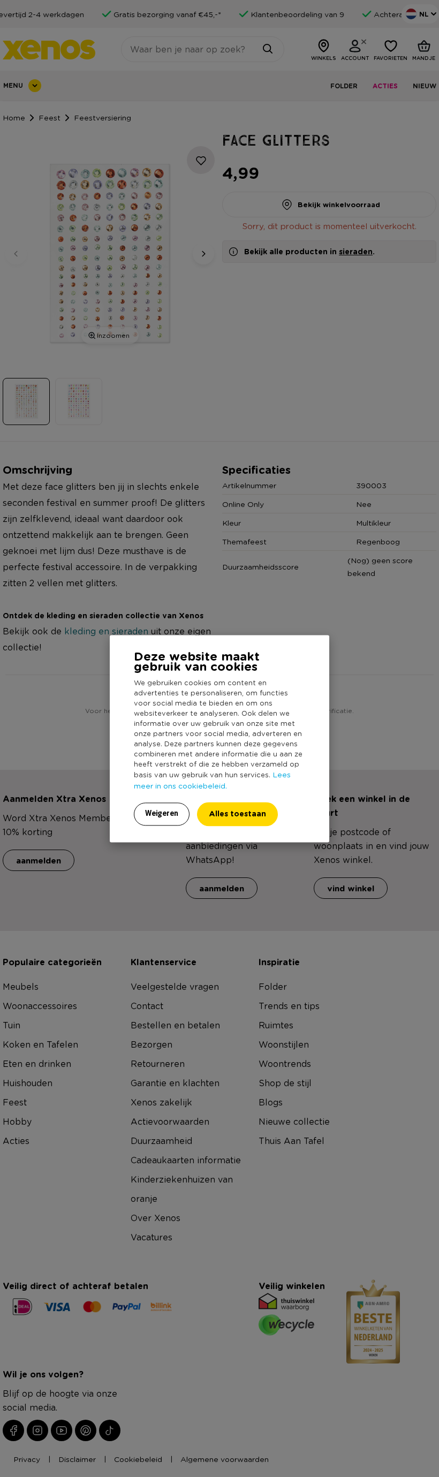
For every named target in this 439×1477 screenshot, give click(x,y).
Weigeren (161, 813)
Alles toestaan (237, 813)
